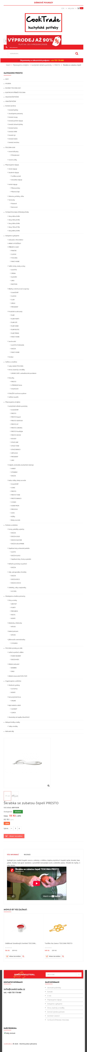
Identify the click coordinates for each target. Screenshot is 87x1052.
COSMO (13, 502)
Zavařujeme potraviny (15, 113)
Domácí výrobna (10, 106)
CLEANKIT (14, 709)
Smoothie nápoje (16, 180)
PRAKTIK (13, 251)
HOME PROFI (15, 506)
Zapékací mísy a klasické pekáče (18, 548)
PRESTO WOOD (16, 435)
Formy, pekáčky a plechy (16, 529)
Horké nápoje (12, 184)
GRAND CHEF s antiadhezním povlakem (23, 373)
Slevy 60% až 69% (14, 223)
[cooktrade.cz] (43, 22)
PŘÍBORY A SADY (13, 247)
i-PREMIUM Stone (16, 385)
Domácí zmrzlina (13, 142)
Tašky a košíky (13, 726)
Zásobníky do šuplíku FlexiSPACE (18, 717)
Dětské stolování (13, 664)
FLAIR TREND (15, 333)
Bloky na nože (15, 520)
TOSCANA (14, 258)
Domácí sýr (12, 135)
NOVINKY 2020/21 (53, 1016)
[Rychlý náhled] (23, 956)
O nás (49, 996)
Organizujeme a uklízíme (13, 681)
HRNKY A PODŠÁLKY (14, 243)
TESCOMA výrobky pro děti (13, 648)
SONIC (13, 488)
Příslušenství (15, 155)
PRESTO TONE (15, 495)
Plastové (14, 203)
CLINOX (13, 712)
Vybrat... (6, 828)
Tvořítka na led (16, 176)
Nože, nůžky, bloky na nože (17, 480)
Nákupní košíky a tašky (12, 722)
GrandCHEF (14, 292)
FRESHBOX (14, 611)
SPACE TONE (15, 446)
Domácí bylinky (13, 110)
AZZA (13, 513)
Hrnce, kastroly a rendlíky (16, 370)
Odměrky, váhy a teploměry (17, 587)
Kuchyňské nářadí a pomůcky (17, 406)
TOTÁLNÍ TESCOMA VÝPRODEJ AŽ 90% (17, 212)
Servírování (12, 341)
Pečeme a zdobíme (11, 525)
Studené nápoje (13, 172)
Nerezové (14, 207)
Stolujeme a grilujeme (12, 236)
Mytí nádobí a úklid (14, 705)
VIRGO (13, 303)
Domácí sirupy (13, 117)
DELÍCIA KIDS (15, 659)
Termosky (11, 200)
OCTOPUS (14, 689)
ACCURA (13, 591)
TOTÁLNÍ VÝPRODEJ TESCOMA (58, 1020)
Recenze (27, 855)
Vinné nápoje (12, 169)
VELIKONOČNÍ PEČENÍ (12, 97)
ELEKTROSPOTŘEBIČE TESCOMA (15, 92)
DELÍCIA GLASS (15, 555)
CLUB (12, 300)
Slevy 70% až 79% (14, 227)
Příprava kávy (15, 188)
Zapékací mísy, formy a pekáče (21, 559)
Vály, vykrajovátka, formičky (17, 572)
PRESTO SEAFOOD (17, 421)
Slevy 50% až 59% (14, 220)
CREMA (13, 273)
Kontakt (50, 992)
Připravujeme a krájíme (12, 402)
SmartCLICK (14, 389)
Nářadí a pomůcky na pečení (17, 564)
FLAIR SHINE (15, 326)
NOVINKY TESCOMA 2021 (13, 88)
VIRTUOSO (14, 453)
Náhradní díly (9, 731)
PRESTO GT (14, 424)
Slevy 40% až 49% (14, 216)
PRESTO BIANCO (16, 498)
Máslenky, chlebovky (15, 623)
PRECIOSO (14, 509)
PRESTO (13, 381)
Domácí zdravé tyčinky (15, 124)
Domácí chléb (12, 132)
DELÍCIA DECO (15, 579)
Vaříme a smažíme (11, 362)
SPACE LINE (14, 442)
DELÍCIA (13, 349)
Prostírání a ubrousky (15, 311)
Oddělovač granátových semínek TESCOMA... (20, 943)
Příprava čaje (15, 192)
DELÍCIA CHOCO (16, 583)
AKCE (7, 79)
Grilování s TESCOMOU (15, 240)
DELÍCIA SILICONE (16, 540)
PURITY (13, 607)
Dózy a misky (12, 600)
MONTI (13, 618)
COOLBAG (14, 643)
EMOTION (14, 284)
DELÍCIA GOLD (15, 536)
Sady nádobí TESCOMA (15, 366)
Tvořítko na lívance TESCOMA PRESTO (58, 943)
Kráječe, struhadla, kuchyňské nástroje (21, 465)
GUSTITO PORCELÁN (17, 345)
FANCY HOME (15, 261)
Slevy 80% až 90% (14, 231)
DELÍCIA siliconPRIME (17, 544)
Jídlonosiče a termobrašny (16, 639)
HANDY (13, 468)
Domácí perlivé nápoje (15, 121)
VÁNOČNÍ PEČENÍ (10, 101)
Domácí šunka (13, 128)
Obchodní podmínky (54, 988)
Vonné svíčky (12, 160)
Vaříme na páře (13, 397)
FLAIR (12, 315)
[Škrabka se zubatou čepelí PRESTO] (7, 796)
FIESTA (13, 615)
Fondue (10, 357)
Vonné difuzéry (13, 151)
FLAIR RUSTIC (15, 329)
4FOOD (13, 627)
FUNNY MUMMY (16, 656)
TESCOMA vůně (10, 147)
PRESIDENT (14, 307)
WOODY (13, 439)
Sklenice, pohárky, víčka (16, 196)
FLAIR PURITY (15, 319)
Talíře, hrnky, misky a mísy (16, 266)
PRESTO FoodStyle (17, 431)
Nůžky (13, 516)
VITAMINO (14, 472)
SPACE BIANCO (15, 449)
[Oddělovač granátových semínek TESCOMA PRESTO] (20, 928)
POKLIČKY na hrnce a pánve (17, 393)
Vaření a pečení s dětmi (15, 652)
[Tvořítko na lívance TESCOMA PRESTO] (58, 928)
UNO (12, 460)
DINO (12, 671)
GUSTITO (14, 270)
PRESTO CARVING (16, 428)
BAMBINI (13, 668)
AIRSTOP (14, 604)
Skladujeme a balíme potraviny (15, 596)
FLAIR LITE (14, 322)
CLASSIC (13, 254)
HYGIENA (8, 83)
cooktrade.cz (8, 1044)
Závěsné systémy (14, 685)
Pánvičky (11, 378)
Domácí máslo (13, 139)
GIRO (12, 280)
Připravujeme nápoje (12, 165)
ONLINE (13, 701)
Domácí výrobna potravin (56, 1012)
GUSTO (13, 552)
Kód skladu (7, 808)
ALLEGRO (14, 277)
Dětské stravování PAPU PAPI (17, 676)
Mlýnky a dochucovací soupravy (18, 289)
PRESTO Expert (16, 417)
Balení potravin (13, 631)
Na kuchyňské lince (14, 697)
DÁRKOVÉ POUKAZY (43, 2)
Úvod (8, 65)
